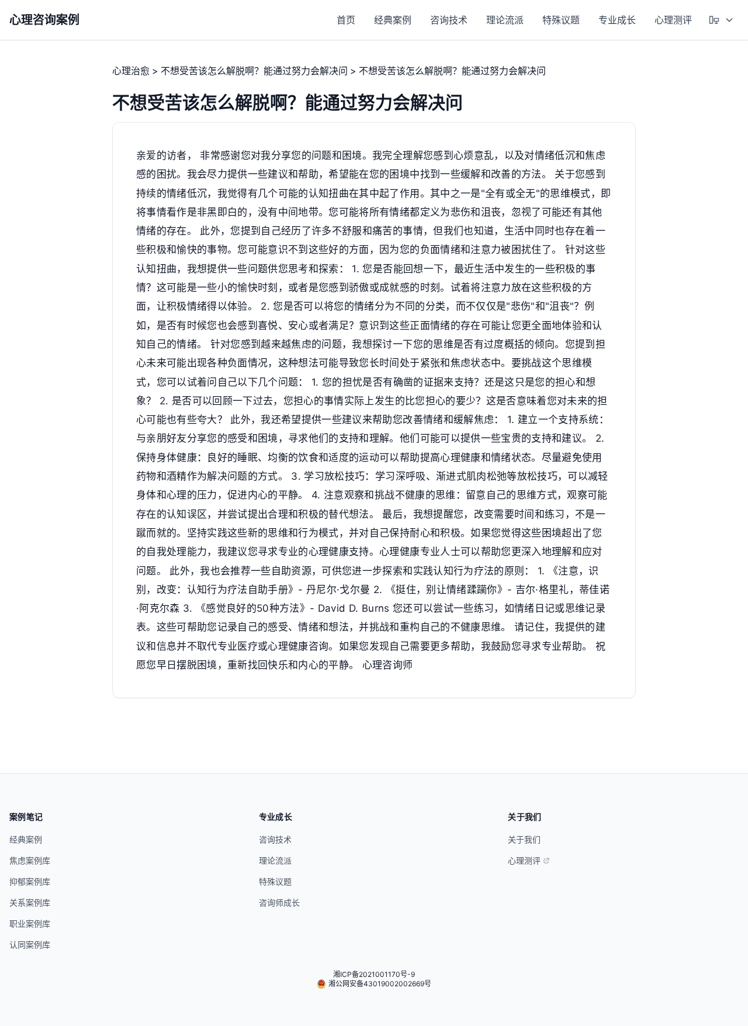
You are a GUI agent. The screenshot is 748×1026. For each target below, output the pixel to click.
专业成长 (617, 20)
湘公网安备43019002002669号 (379, 983)
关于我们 (524, 839)
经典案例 (392, 20)
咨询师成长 (279, 902)
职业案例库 (29, 923)
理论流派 (505, 20)
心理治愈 (131, 71)
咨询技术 (449, 20)
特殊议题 (561, 20)
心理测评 (673, 20)
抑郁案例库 (29, 881)
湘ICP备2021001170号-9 (374, 974)
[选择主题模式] (721, 20)
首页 (346, 20)
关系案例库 (29, 902)
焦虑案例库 (29, 860)
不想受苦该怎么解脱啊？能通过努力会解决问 (254, 71)
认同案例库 (29, 944)
